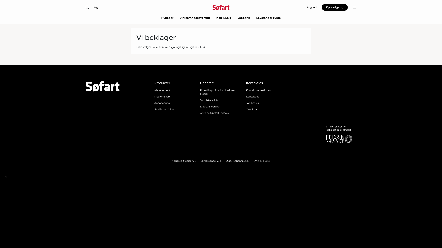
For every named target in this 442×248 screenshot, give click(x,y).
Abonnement (162, 90)
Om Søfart (252, 109)
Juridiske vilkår (209, 100)
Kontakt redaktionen (258, 90)
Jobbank (244, 17)
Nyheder (167, 17)
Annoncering (162, 103)
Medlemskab (162, 96)
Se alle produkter (164, 109)
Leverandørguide (268, 17)
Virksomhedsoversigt (195, 17)
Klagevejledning (210, 106)
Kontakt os (252, 96)
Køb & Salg (224, 17)
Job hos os (252, 103)
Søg (95, 7)
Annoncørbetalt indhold (214, 113)
